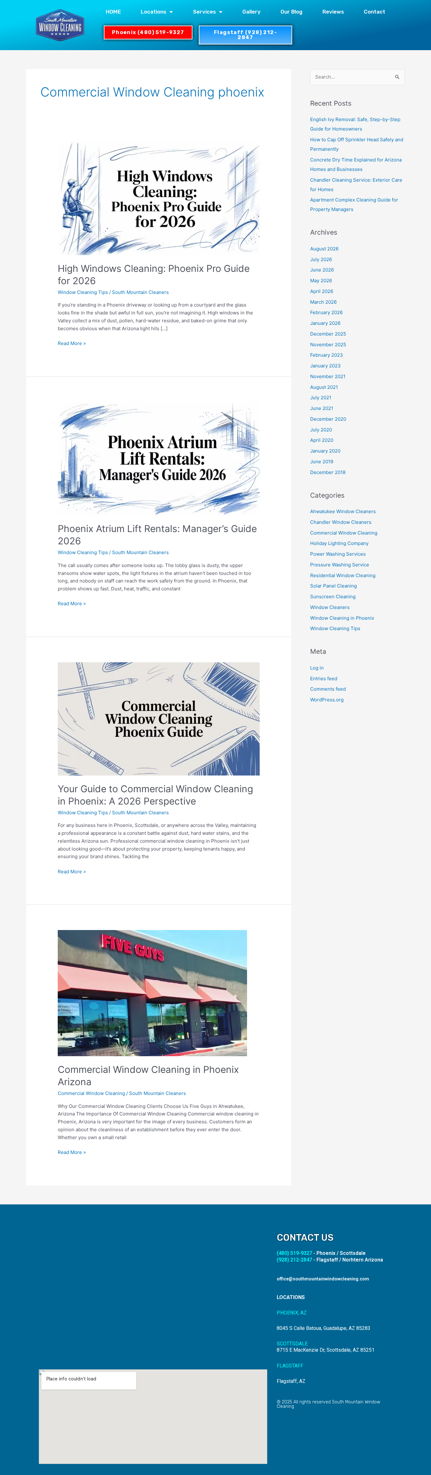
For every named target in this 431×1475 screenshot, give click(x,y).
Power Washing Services (338, 554)
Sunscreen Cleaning (333, 597)
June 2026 (322, 270)
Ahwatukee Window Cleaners (343, 511)
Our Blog (291, 12)
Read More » (72, 343)
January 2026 (325, 323)
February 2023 (326, 355)
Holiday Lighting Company (339, 543)
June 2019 (321, 462)
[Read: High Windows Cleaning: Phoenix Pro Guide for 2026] (159, 198)
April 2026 (321, 291)
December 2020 (328, 419)
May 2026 (321, 281)
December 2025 (328, 334)
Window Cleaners (330, 607)
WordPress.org (327, 700)
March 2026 (323, 302)
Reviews (333, 12)
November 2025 (328, 345)
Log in (317, 668)
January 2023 (325, 366)
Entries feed (323, 679)
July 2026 (321, 259)
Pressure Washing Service (339, 565)
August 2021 (324, 387)
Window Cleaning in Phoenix (342, 618)
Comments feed (328, 689)
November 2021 (327, 376)
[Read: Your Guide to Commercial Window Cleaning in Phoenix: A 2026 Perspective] (159, 719)
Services (204, 12)
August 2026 (324, 249)
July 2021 (320, 398)
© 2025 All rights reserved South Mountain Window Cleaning (328, 1404)
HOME (113, 12)
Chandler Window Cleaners (340, 522)
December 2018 (327, 472)
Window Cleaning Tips (83, 292)
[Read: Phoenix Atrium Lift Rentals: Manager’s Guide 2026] (159, 458)
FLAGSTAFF (290, 1366)
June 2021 (321, 408)
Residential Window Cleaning (342, 575)
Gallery (251, 12)
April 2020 (321, 440)
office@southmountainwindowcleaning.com (323, 1278)
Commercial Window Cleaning (91, 1093)
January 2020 (325, 451)
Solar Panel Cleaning (333, 586)
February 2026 (326, 312)
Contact (374, 12)
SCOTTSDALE (292, 1344)
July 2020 (321, 430)
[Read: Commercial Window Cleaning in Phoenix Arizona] (152, 993)
